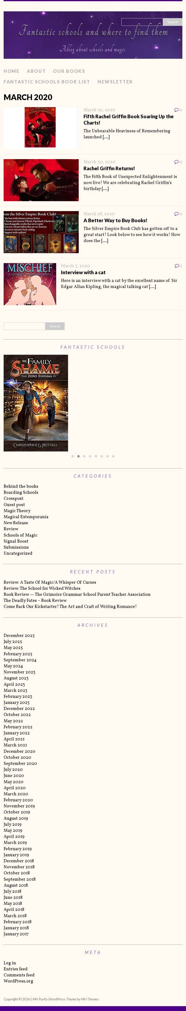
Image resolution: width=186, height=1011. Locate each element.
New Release (16, 523)
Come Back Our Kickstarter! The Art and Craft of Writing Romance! (70, 607)
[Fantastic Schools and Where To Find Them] (93, 33)
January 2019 (16, 855)
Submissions (16, 548)
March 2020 (16, 794)
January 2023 (17, 703)
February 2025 (18, 654)
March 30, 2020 (100, 110)
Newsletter (115, 81)
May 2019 (13, 831)
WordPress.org (18, 981)
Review (11, 529)
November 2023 (19, 672)
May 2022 (13, 721)
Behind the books (21, 487)
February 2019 (18, 849)
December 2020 (19, 752)
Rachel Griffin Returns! (109, 168)
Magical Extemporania (26, 517)
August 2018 (16, 886)
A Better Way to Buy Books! (115, 220)
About (36, 71)
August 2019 (16, 819)
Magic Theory (17, 511)
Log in (10, 963)
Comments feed (19, 975)
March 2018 (15, 916)
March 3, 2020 (75, 266)
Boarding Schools (21, 493)
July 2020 (13, 770)
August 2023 (16, 678)
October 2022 (17, 715)
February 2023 (18, 697)
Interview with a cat (83, 272)
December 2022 (19, 709)
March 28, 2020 (99, 214)
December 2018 (19, 861)
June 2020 (14, 776)
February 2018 (17, 922)
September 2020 (20, 764)
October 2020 (17, 758)
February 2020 (18, 800)
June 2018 (13, 898)
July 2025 (13, 642)
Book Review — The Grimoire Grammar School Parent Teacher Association (77, 595)
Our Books (69, 71)
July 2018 (12, 892)
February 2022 (18, 727)
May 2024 (13, 666)
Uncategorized (18, 554)
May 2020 (13, 782)
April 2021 (14, 739)
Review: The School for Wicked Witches (42, 589)
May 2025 (13, 648)
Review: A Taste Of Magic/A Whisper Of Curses (50, 583)
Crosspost (13, 499)
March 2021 (15, 745)
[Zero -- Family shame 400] (93, 403)
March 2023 (15, 691)
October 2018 (17, 873)
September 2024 (20, 660)
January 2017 (16, 934)
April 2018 (14, 910)
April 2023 (14, 685)
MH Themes (90, 999)
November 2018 (19, 867)
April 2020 (15, 788)
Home (12, 71)
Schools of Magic (20, 535)
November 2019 (19, 806)
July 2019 (13, 825)
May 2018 (13, 904)
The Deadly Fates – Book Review (35, 601)
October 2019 (17, 812)
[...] (106, 137)
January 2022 (17, 733)
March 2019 (15, 843)
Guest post (14, 505)
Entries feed (16, 969)
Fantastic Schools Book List (47, 81)
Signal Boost (16, 542)
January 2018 (16, 928)
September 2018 (20, 880)
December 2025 (19, 636)
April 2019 (14, 837)
